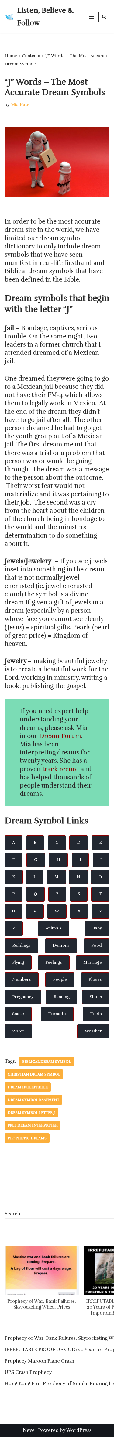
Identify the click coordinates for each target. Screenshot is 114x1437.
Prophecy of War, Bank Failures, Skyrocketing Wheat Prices (41, 1304)
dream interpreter (28, 1087)
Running (62, 996)
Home (11, 55)
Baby (97, 928)
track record (60, 769)
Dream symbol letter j (31, 1112)
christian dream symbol (34, 1074)
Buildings (21, 945)
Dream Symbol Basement (33, 1100)
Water (18, 1031)
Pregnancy (22, 996)
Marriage (92, 962)
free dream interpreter (32, 1125)
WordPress (79, 1430)
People (60, 979)
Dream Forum (60, 736)
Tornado (57, 1013)
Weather (93, 1031)
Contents (31, 55)
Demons (61, 945)
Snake (18, 1013)
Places (95, 979)
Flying (18, 962)
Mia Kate (20, 104)
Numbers (21, 979)
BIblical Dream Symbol (46, 1061)
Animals (54, 928)
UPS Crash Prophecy (28, 1372)
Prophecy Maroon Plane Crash (39, 1361)
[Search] (104, 16)
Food (96, 945)
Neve (29, 1430)
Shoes (96, 996)
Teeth (96, 1013)
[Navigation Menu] (92, 17)
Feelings (53, 962)
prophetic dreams (27, 1138)
